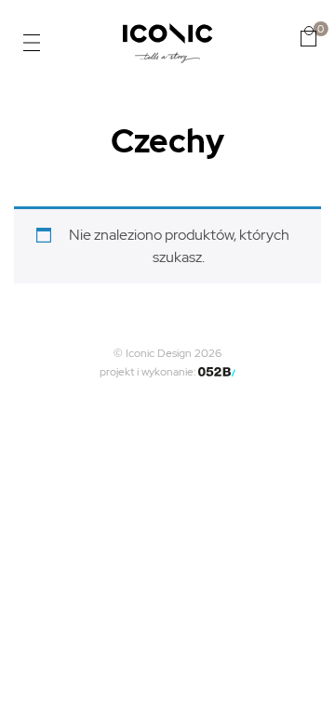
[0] (308, 36)
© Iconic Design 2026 (167, 353)
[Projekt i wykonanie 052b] (216, 371)
